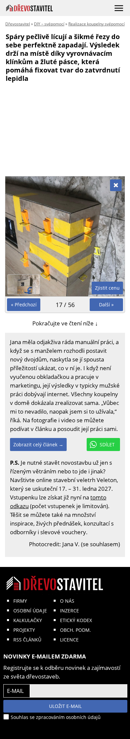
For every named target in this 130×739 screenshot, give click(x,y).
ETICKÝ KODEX (76, 620)
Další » (106, 304)
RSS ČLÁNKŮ (27, 639)
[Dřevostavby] (29, 7)
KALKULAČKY (27, 620)
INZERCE (69, 610)
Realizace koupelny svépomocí (96, 24)
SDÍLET (107, 444)
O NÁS (67, 601)
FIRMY (20, 601)
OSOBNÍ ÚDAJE (30, 610)
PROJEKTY (24, 630)
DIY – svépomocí (49, 24)
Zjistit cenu (107, 288)
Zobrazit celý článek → (38, 444)
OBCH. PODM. (75, 630)
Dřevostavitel (17, 24)
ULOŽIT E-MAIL (65, 706)
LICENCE (69, 639)
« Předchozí (24, 304)
